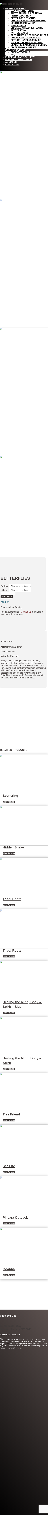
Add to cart (7, 597)
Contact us (26, 612)
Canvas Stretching (23, 11)
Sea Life (9, 1166)
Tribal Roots (12, 899)
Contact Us (12, 64)
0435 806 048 (8, 1315)
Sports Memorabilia (23, 23)
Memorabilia (18, 25)
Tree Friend (11, 1114)
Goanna (9, 1269)
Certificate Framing (23, 18)
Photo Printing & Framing (26, 13)
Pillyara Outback (15, 1217)
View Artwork (9, 802)
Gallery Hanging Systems (27, 42)
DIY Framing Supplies (23, 47)
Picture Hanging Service (26, 40)
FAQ (13, 55)
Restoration (18, 30)
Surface (5, 586)
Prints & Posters (21, 16)
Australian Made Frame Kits (28, 20)
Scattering (10, 795)
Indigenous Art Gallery (20, 57)
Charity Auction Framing (26, 38)
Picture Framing (15, 8)
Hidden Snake (13, 847)
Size (4, 590)
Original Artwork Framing (27, 28)
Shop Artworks (20, 52)
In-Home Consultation (18, 59)
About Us (11, 62)
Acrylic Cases (19, 33)
